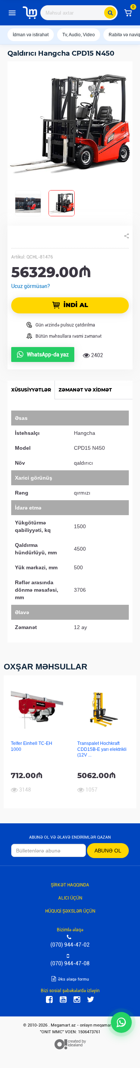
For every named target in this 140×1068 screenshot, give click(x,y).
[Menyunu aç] (11, 12)
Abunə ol (107, 851)
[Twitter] (90, 999)
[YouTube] (63, 999)
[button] (128, 12)
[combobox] (79, 12)
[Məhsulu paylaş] (126, 236)
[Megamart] (29, 12)
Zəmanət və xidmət (85, 390)
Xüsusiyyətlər (31, 390)
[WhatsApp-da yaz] (121, 1022)
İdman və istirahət (31, 34)
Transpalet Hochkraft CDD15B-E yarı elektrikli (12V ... (102, 749)
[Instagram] (77, 999)
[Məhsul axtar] (110, 13)
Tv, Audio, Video (78, 34)
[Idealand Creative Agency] (70, 1044)
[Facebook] (49, 999)
